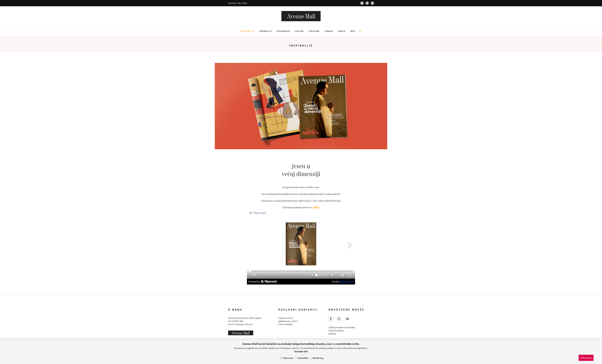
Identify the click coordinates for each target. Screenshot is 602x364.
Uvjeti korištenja (335, 330)
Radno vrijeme (237, 3)
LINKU (315, 207)
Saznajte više (301, 351)
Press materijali (285, 324)
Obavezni (288, 357)
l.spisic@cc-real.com (243, 324)
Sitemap (332, 333)
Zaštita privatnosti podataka (341, 327)
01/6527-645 (237, 321)
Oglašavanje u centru (288, 321)
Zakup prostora (285, 318)
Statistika (303, 357)
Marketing (318, 357)
